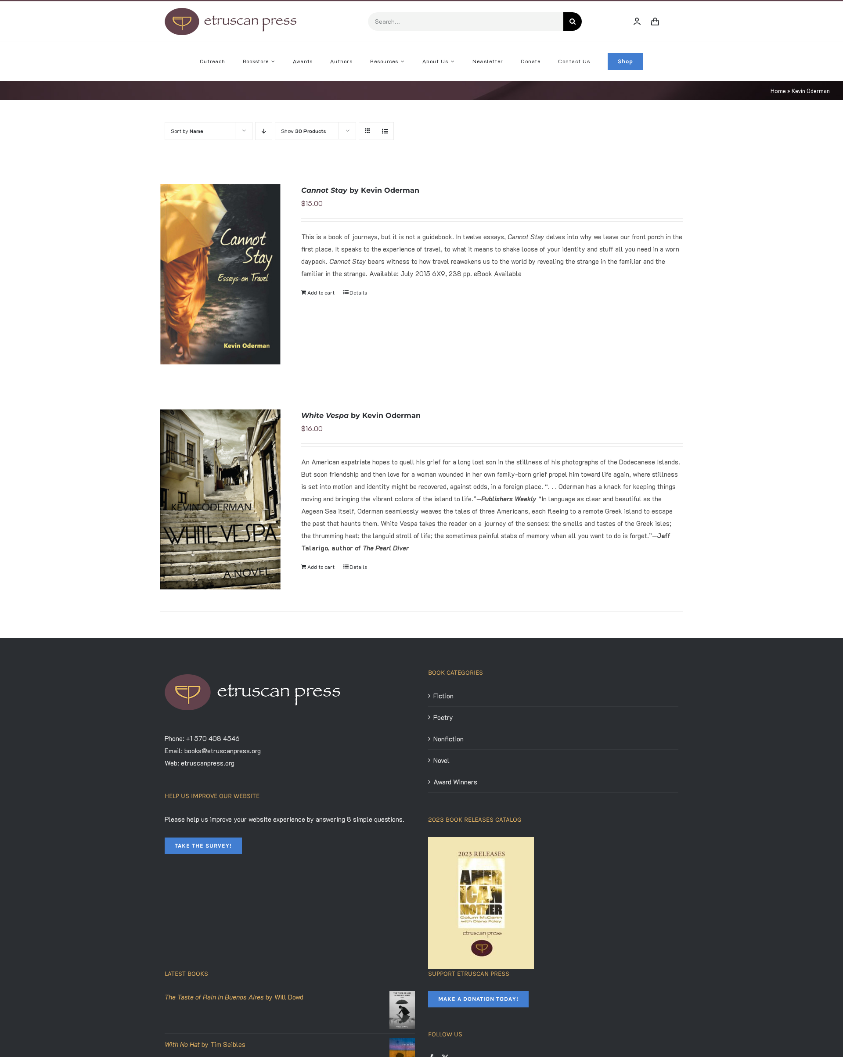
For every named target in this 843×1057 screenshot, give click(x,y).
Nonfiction (448, 738)
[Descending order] (263, 131)
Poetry (443, 717)
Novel (441, 760)
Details (358, 292)
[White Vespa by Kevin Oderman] (220, 499)
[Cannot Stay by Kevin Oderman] (220, 274)
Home (778, 90)
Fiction (443, 695)
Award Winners (455, 781)
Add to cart (321, 292)
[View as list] (384, 131)
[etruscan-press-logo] (230, 11)
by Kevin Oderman (360, 190)
